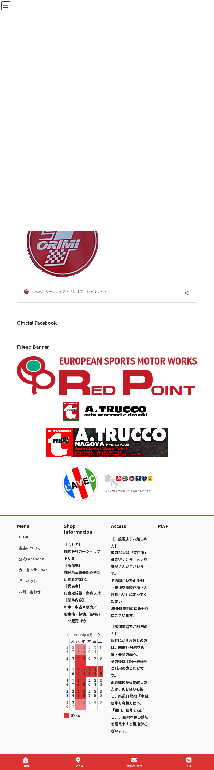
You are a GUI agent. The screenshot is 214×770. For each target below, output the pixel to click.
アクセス (78, 765)
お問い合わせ (30, 591)
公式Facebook (31, 558)
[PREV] (69, 634)
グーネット (28, 580)
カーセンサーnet (33, 569)
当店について (30, 547)
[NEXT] (98, 634)
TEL (189, 765)
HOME (24, 536)
